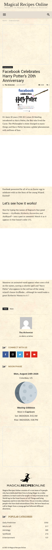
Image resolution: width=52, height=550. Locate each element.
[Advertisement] (26, 161)
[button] (48, 14)
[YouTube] (34, 354)
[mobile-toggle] (4, 14)
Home (5, 21)
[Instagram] (13, 354)
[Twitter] (20, 354)
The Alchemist (10, 85)
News (12, 309)
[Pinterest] (27, 354)
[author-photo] (26, 329)
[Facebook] (6, 354)
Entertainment (14, 21)
